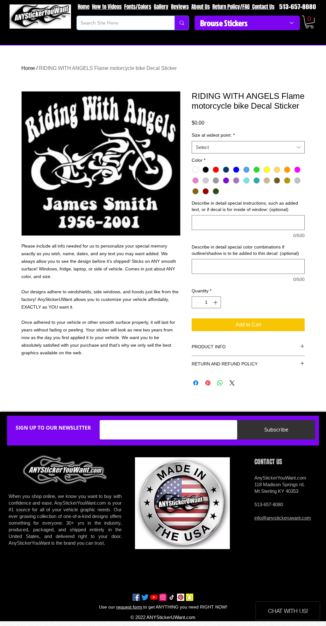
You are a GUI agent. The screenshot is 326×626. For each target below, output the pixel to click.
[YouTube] (154, 597)
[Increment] (216, 302)
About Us (200, 7)
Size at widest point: (213, 135)
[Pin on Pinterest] (208, 383)
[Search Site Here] (181, 23)
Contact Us (262, 7)
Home (83, 7)
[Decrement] (197, 302)
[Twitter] (145, 597)
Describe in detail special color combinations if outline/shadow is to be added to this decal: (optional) (245, 250)
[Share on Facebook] (196, 383)
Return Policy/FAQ (231, 7)
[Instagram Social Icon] (163, 597)
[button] (309, 22)
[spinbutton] (206, 302)
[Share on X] (232, 383)
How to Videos (107, 7)
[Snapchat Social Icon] (189, 597)
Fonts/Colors (137, 7)
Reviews (180, 7)
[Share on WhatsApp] (220, 383)
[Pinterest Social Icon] (180, 597)
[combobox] (248, 147)
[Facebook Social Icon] (136, 597)
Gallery (161, 7)
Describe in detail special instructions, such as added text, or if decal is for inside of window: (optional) (245, 206)
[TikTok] (171, 597)
